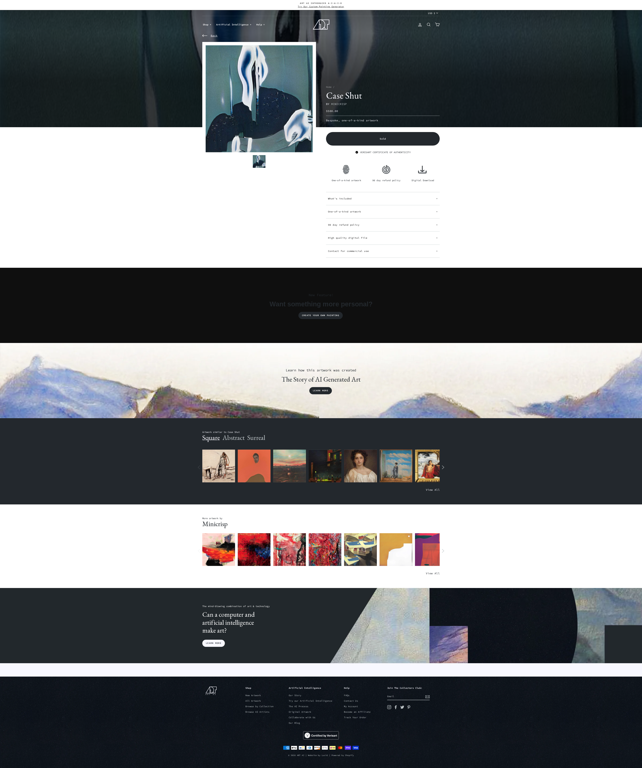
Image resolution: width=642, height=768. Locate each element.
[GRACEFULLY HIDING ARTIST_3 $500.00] (289, 549)
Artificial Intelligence (233, 24)
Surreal (256, 437)
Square (211, 437)
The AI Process (298, 706)
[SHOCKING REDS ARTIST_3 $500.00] (325, 549)
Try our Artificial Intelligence (310, 700)
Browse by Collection (259, 706)
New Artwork (253, 695)
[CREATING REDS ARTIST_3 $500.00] (431, 549)
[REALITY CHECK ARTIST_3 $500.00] (360, 549)
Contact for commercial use (383, 251)
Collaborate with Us (302, 717)
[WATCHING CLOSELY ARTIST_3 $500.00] (254, 466)
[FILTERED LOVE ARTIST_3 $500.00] (218, 549)
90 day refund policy (383, 224)
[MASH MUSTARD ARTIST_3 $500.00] (396, 549)
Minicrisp (339, 104)
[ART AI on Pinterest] (409, 707)
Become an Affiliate (357, 712)
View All (433, 489)
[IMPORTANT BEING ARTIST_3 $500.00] (396, 466)
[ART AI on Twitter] (402, 707)
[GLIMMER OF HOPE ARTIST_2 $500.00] (325, 466)
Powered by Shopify (343, 755)
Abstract (234, 437)
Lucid (325, 755)
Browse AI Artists (257, 712)
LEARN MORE (213, 643)
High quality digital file (383, 237)
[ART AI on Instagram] (389, 707)
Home (329, 87)
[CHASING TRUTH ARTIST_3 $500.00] (254, 549)
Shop (206, 24)
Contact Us (351, 700)
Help (259, 24)
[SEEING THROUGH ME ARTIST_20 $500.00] (360, 466)
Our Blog (294, 723)
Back (214, 35)
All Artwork (253, 700)
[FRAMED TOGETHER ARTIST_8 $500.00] (431, 466)
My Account (351, 706)
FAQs (347, 695)
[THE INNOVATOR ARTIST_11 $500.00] (218, 466)
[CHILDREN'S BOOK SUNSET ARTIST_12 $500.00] (289, 466)
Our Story (295, 695)
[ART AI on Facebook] (396, 707)
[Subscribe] (427, 696)
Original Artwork (300, 712)
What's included (383, 198)
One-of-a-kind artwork (383, 211)
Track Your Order (355, 717)
